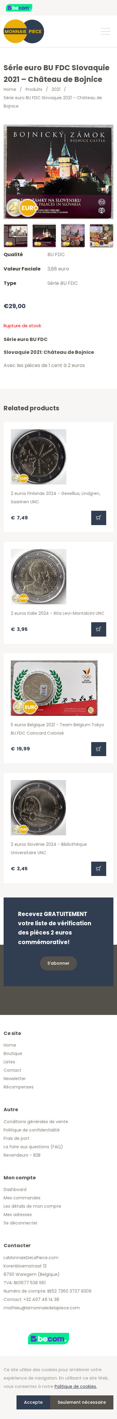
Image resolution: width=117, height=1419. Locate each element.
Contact (12, 1070)
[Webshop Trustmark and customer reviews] (25, 7)
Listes (9, 1062)
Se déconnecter (21, 1223)
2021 (56, 89)
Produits (34, 89)
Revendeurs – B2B (22, 1155)
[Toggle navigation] (105, 31)
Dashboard (15, 1189)
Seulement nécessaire (82, 1402)
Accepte (33, 1402)
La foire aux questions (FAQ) (33, 1147)
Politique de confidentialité (32, 1130)
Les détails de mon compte (32, 1206)
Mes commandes (22, 1198)
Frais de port (16, 1138)
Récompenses (19, 1087)
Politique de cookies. (76, 1386)
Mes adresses (18, 1215)
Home (10, 89)
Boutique (13, 1053)
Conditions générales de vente (36, 1122)
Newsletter (15, 1079)
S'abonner (58, 963)
